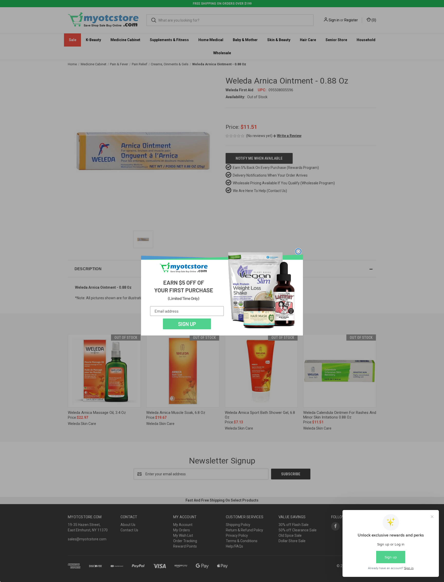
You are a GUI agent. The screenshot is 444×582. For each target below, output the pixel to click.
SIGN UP (187, 324)
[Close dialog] (298, 251)
